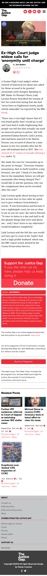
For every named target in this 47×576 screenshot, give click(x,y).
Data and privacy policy (11, 510)
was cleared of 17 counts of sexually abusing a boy (23, 153)
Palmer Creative (25, 567)
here (3, 112)
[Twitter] (25, 571)
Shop (3, 513)
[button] (39, 11)
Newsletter (5, 548)
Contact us (6, 503)
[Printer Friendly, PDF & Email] (3, 255)
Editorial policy (8, 506)
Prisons (4, 530)
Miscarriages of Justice (11, 524)
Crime (4, 527)
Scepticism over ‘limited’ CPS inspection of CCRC (10, 469)
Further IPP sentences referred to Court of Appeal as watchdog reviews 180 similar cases (11, 416)
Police (4, 537)
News (14, 437)
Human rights (7, 534)
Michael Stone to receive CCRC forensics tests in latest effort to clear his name (34, 415)
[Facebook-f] (22, 571)
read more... (36, 335)
